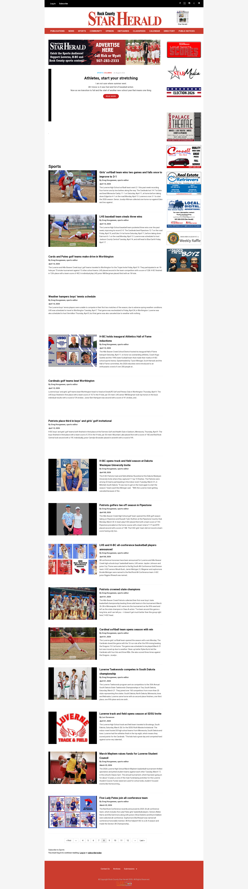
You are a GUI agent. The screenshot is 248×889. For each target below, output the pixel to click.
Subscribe (63, 4)
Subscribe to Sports (56, 850)
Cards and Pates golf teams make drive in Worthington (81, 256)
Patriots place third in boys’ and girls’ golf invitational (80, 420)
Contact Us (105, 869)
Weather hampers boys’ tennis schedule (72, 296)
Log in (53, 4)
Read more (105, 96)
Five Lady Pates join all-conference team (123, 797)
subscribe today (94, 853)
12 (129, 840)
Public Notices (187, 31)
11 (122, 840)
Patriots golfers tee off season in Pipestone (125, 505)
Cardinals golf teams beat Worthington (71, 380)
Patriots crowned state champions (119, 589)
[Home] (125, 18)
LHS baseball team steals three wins (120, 216)
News (71, 31)
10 (116, 840)
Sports (95, 73)
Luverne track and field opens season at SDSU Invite (130, 713)
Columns (102, 73)
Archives (116, 869)
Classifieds (139, 31)
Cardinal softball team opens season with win (126, 629)
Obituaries (123, 31)
